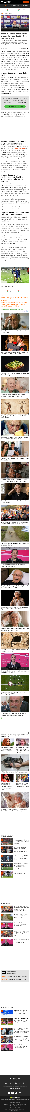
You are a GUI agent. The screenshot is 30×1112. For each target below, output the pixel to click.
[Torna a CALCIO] (2, 6)
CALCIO (5, 13)
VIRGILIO (7, 1099)
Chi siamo (6, 1104)
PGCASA (27, 1099)
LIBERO (2, 1099)
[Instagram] (20, 1093)
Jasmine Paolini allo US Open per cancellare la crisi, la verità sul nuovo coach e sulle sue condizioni (14, 298)
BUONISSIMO (12, 1102)
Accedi (26, 2)
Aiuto (20, 1105)
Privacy (17, 1104)
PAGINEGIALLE (12, 1099)
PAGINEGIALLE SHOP (20, 1099)
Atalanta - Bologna (21, 979)
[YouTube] (12, 1093)
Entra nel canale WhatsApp (16, 106)
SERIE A (10, 13)
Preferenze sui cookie (13, 1105)
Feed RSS (12, 1088)
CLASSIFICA (24, 5)
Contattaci (16, 1086)
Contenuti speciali (7, 1086)
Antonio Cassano (7, 286)
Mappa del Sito (23, 1086)
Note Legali (12, 1104)
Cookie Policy (23, 1104)
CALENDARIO (15, 5)
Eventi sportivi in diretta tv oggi (18, 976)
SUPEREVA (18, 1102)
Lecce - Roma (11, 979)
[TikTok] (16, 1093)
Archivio (17, 1088)
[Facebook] (9, 1093)
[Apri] (2, 2)
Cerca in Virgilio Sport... (13, 1083)
